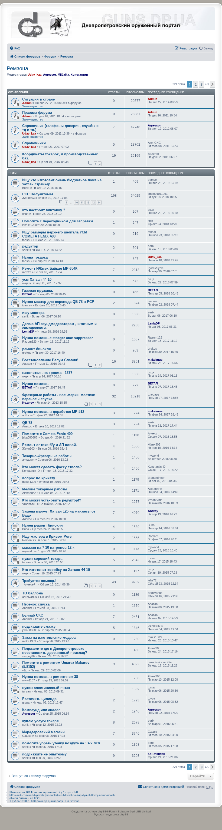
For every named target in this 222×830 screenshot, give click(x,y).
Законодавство (32, 106)
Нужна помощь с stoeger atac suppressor (57, 338)
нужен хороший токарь (42, 559)
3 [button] (202, 84)
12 (87, 202)
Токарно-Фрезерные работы (46, 456)
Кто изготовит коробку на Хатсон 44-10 (56, 570)
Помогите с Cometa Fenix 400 (47, 434)
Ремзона (17, 68)
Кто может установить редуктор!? (51, 500)
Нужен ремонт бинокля (42, 525)
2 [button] (196, 84)
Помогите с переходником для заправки (57, 221)
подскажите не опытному (44, 754)
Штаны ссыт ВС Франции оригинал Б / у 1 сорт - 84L (44, 792)
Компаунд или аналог (41, 710)
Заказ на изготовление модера (49, 637)
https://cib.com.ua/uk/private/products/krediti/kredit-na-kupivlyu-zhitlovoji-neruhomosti (62, 795)
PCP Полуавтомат (37, 194)
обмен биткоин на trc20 (24, 797)
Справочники (34, 143)
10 (76, 202)
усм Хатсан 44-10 (36, 279)
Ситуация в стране (38, 99)
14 (99, 202)
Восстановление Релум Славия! (50, 360)
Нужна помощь (35, 384)
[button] (212, 84)
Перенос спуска (36, 604)
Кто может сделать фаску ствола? (52, 467)
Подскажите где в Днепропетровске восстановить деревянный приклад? (54, 651)
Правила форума (37, 113)
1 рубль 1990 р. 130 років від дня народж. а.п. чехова (44, 800)
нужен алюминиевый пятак (46, 688)
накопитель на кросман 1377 (47, 373)
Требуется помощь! (39, 581)
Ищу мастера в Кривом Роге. (47, 536)
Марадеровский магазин (43, 732)
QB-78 (27, 423)
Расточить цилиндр (39, 699)
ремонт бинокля (36, 349)
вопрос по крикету (38, 478)
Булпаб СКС (32, 615)
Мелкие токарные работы (44, 489)
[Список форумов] (41, 24)
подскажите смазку (39, 626)
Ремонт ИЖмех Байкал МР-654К (49, 268)
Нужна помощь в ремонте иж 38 (50, 677)
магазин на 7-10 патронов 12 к (48, 547)
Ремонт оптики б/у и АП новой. (49, 445)
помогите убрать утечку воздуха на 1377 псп (61, 743)
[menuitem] (14, 48)
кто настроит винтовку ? (43, 210)
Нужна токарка (35, 257)
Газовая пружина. (37, 291)
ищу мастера (33, 313)
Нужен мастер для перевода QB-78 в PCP (58, 302)
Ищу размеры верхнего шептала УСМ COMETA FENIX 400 (54, 234)
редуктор (30, 246)
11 (82, 202)
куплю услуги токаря (40, 721)
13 (93, 202)
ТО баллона (32, 593)
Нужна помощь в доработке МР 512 (53, 412)
